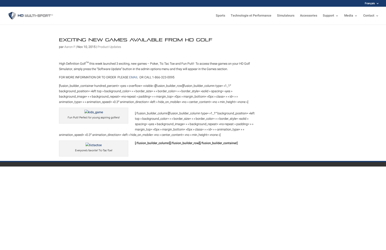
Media (348, 16)
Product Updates (109, 47)
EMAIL (134, 77)
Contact (368, 16)
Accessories (308, 16)
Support (328, 16)
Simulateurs (285, 16)
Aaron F (69, 47)
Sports (220, 16)
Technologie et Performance (251, 16)
